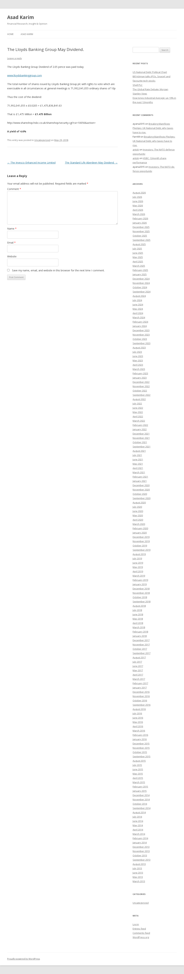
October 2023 (140, 339)
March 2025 (139, 265)
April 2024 (138, 313)
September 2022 (141, 395)
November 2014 (141, 799)
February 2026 (140, 218)
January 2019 (140, 584)
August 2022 (139, 399)
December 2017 (141, 640)
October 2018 (140, 597)
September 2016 (141, 704)
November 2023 (141, 334)
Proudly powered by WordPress (23, 958)
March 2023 (139, 369)
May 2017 (138, 670)
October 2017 (140, 648)
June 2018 (138, 614)
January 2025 (140, 274)
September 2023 (141, 343)
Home (10, 34)
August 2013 (139, 864)
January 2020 (140, 532)
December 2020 (141, 485)
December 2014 (141, 795)
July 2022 (137, 403)
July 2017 (137, 661)
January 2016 (140, 739)
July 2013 (137, 868)
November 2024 (141, 283)
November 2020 (141, 489)
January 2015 (140, 791)
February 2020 (140, 528)
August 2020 (139, 502)
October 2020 (140, 494)
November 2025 (141, 231)
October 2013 (140, 855)
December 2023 (141, 330)
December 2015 (141, 743)
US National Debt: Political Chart (150, 72)
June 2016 (138, 717)
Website (12, 256)
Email (11, 242)
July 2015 (137, 765)
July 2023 (137, 351)
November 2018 (141, 593)
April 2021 (138, 468)
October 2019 (140, 545)
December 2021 (141, 433)
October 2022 (140, 390)
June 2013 (138, 872)
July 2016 (137, 713)
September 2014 (141, 808)
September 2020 (141, 498)
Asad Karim (20, 17)
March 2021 (139, 472)
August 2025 (139, 244)
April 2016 (138, 726)
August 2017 (139, 657)
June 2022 (138, 407)
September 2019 (141, 549)
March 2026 (139, 214)
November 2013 (141, 851)
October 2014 (140, 803)
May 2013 (138, 877)
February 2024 (140, 321)
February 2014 (140, 838)
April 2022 (138, 416)
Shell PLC (137, 85)
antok (136, 149)
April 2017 (138, 674)
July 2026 (137, 197)
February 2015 (140, 786)
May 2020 (138, 515)
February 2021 (140, 476)
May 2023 (138, 360)
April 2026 (138, 209)
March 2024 (139, 317)
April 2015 (138, 778)
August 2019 (139, 554)
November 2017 (141, 644)
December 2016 (141, 692)
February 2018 (140, 631)
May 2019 (138, 567)
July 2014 (137, 816)
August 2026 (139, 192)
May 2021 (138, 463)
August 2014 (139, 812)
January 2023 (140, 377)
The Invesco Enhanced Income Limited (31, 162)
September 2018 (141, 601)
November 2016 (141, 696)
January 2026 (140, 222)
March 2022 (139, 420)
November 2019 (141, 541)
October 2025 (140, 235)
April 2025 (138, 261)
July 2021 (137, 455)
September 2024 (141, 291)
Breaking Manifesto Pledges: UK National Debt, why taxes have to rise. (153, 128)
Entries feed (139, 928)
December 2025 (141, 227)
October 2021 (140, 442)
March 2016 (139, 730)
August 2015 (139, 760)
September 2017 (141, 653)
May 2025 (138, 257)
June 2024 (138, 304)
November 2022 (141, 386)
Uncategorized (42, 140)
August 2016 (139, 709)
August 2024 (139, 296)
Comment (14, 189)
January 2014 (140, 842)
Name (12, 228)
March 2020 (139, 524)
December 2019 (141, 537)
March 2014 (139, 834)
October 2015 (140, 752)
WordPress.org (141, 937)
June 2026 (138, 201)
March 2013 (139, 881)
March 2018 (139, 627)
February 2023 (140, 373)
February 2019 (140, 580)
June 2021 (138, 459)
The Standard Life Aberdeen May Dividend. (91, 162)
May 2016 (138, 722)
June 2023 (138, 356)
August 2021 (139, 450)
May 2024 (138, 308)
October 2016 (140, 700)
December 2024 (141, 278)
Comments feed (141, 933)
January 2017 (140, 687)
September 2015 (141, 756)
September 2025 (141, 240)
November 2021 (141, 438)
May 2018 (138, 618)
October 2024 (140, 287)
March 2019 (139, 575)
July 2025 (137, 248)
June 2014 (138, 821)
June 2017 (138, 666)
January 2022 (140, 429)
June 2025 (138, 252)
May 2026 (138, 205)
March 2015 (139, 782)
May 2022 (138, 412)
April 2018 (138, 623)
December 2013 (141, 846)
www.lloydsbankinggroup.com (24, 75)
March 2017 (139, 679)
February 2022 (140, 425)
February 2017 (140, 683)
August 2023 (139, 347)
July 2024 (137, 300)
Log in (136, 924)
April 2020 (138, 519)
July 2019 (137, 558)
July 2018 (137, 610)
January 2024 (140, 326)
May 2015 (138, 773)
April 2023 (138, 364)
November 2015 (141, 747)
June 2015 (138, 769)
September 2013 (141, 859)
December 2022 (141, 382)
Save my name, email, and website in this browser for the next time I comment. (58, 270)
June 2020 (138, 511)
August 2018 (139, 605)
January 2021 (140, 481)
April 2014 (138, 829)
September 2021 (141, 446)
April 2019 (138, 571)
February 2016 (140, 735)
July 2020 (137, 506)
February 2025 (140, 270)
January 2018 (140, 636)
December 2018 (141, 588)
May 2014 (138, 825)
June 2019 (138, 562)
